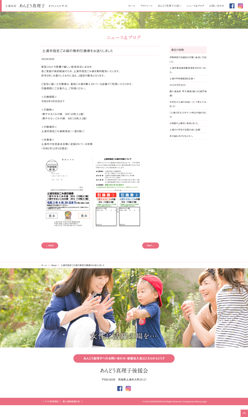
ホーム (131, 6)
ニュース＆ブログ (195, 6)
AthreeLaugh (201, 401)
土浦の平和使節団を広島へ (182, 78)
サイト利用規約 (52, 401)
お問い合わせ (216, 6)
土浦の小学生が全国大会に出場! (185, 129)
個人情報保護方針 (71, 401)
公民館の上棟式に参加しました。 (184, 123)
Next (150, 245)
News (54, 265)
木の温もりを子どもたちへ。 (181, 136)
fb (232, 5)
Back (50, 245)
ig (240, 5)
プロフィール (146, 6)
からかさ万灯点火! (178, 85)
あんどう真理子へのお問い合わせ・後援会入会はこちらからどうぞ (124, 358)
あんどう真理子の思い (170, 6)
